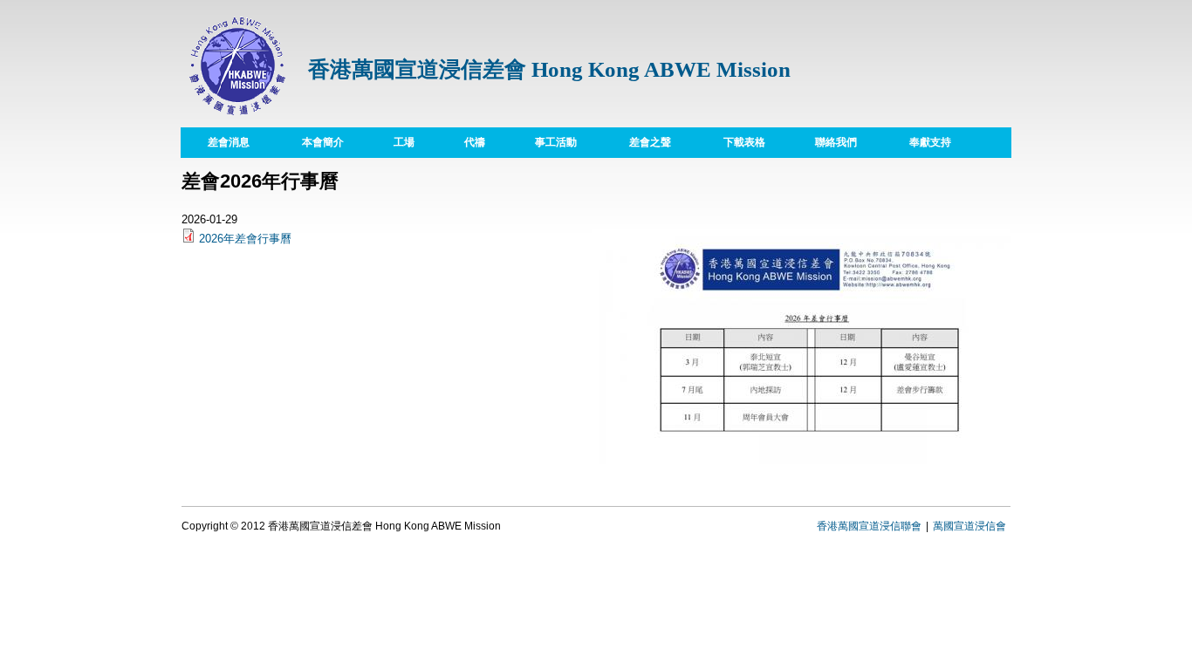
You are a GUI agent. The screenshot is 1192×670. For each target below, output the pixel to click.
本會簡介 (310, 141)
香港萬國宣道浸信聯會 (869, 526)
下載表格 (731, 141)
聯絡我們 (836, 142)
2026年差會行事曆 (245, 238)
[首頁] (238, 118)
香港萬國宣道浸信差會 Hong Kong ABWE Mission (549, 69)
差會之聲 (650, 142)
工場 (390, 141)
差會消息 (229, 142)
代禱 (461, 141)
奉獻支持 (930, 142)
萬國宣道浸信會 (969, 526)
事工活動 (556, 142)
